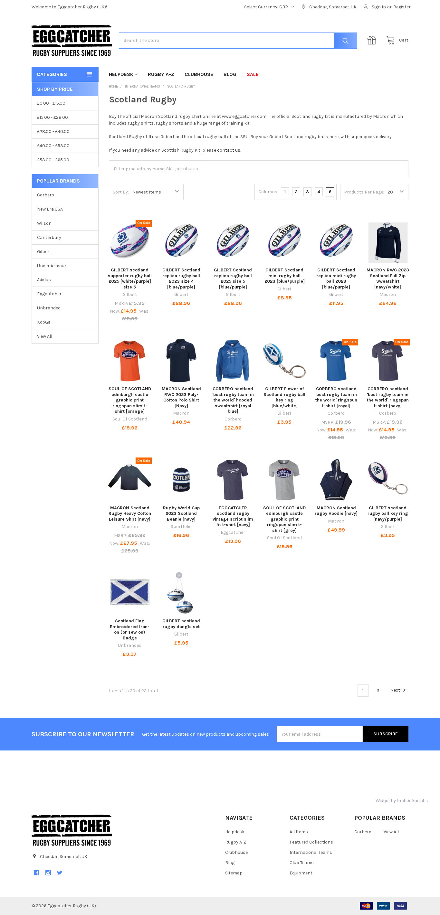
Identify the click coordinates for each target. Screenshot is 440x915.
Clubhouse (199, 74)
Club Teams (302, 862)
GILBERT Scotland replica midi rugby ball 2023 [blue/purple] (336, 278)
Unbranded (49, 308)
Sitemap (234, 873)
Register (402, 7)
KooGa (44, 322)
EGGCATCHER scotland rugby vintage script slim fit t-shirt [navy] (233, 516)
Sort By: (121, 192)
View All (44, 336)
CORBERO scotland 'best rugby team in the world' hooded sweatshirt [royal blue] (233, 400)
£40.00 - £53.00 (53, 145)
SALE (253, 74)
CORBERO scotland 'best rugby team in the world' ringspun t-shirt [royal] (336, 397)
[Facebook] (37, 873)
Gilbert (44, 251)
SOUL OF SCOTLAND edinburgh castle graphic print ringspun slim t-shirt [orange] (130, 400)
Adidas (44, 279)
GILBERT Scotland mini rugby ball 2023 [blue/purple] (284, 275)
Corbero (45, 195)
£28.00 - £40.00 (53, 131)
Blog (230, 74)
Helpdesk (121, 74)
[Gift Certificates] (373, 40)
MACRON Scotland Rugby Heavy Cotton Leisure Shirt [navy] (130, 513)
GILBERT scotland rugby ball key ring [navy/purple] (388, 513)
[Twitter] (60, 873)
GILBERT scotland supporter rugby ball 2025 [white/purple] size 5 (130, 278)
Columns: (268, 191)
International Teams (311, 852)
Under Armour (51, 266)
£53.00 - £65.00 (53, 160)
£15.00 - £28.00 (52, 117)
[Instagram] (48, 873)
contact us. (229, 150)
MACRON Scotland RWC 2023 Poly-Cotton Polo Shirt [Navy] (181, 397)
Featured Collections (311, 842)
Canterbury (49, 237)
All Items (299, 832)
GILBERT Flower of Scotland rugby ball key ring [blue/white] (284, 397)
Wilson (44, 223)
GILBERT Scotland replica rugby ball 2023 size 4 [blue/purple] (181, 278)
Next (395, 690)
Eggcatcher (49, 294)
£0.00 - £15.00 (51, 103)
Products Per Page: (364, 192)
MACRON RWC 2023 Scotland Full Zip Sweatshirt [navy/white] (388, 278)
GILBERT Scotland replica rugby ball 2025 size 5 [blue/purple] (233, 278)
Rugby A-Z (161, 74)
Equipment (301, 873)
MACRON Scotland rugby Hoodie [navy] (336, 510)
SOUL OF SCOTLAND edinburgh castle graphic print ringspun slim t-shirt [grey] (284, 519)
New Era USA (50, 209)
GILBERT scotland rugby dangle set (181, 623)
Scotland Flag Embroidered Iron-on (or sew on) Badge (129, 629)
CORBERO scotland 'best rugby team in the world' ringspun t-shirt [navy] (388, 397)
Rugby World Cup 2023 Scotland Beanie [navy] (181, 513)
